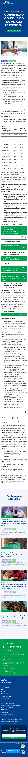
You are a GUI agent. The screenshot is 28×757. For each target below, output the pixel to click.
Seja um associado (6, 682)
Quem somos (4, 685)
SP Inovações (12, 754)
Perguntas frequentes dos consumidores (11, 719)
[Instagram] (5, 61)
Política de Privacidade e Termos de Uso (14, 746)
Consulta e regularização (7, 714)
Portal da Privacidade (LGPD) (8, 724)
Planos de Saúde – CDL (7, 701)
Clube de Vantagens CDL (7, 703)
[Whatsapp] (11, 61)
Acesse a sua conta (6, 696)
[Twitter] (8, 61)
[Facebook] (2, 61)
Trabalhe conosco (6, 692)
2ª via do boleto (5, 698)
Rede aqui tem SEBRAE (7, 708)
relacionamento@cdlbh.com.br (14, 673)
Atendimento (4, 712)
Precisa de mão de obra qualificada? (10, 705)
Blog (2, 689)
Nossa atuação (5, 687)
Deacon (3, 717)
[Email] (14, 61)
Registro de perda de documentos (10, 721)
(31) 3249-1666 (12, 646)
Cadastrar (14, 737)
